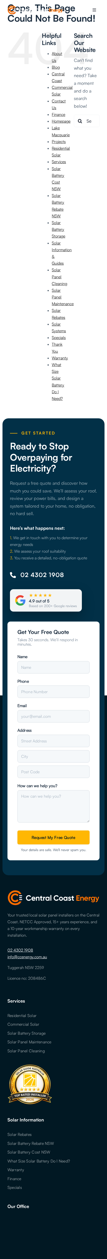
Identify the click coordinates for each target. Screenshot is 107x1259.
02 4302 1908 (20, 950)
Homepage (61, 121)
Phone (23, 681)
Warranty (60, 357)
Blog (56, 67)
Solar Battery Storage (58, 229)
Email (22, 705)
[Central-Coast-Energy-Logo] (35, 7)
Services (59, 161)
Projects (59, 141)
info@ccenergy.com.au (27, 956)
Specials (59, 337)
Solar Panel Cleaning (59, 276)
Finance (58, 114)
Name (22, 656)
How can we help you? (37, 785)
